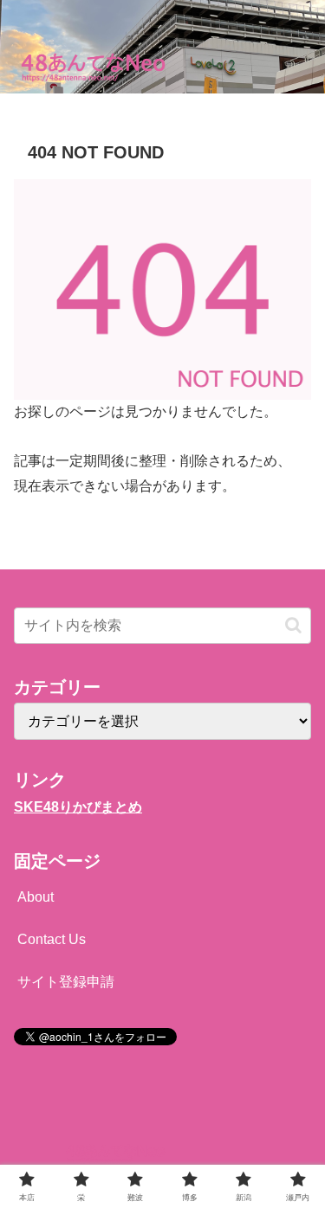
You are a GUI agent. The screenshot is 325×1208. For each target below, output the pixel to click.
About (35, 897)
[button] (293, 625)
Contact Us (51, 939)
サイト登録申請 (65, 981)
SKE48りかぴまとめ (78, 807)
